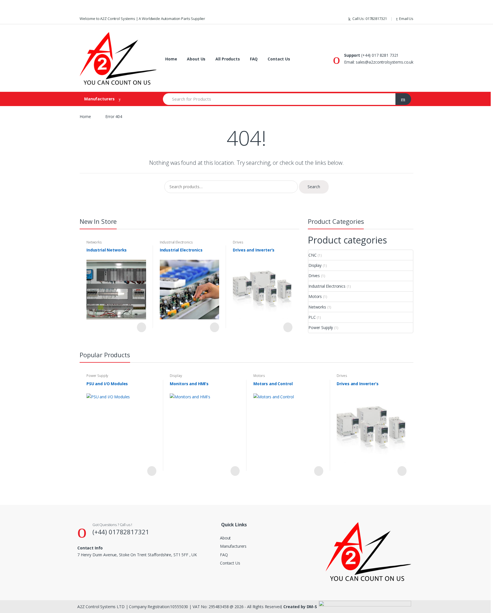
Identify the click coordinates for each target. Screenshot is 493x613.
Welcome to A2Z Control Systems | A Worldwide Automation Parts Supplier (142, 18)
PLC (312, 317)
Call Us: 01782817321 (369, 18)
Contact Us (279, 59)
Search (314, 186)
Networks (94, 242)
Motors (315, 296)
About (225, 538)
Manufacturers (233, 546)
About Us (196, 59)
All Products (227, 59)
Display (315, 265)
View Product (141, 327)
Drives (238, 242)
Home (171, 59)
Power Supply (320, 327)
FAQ (254, 59)
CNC (312, 255)
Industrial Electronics (176, 242)
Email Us (406, 18)
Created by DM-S (300, 606)
